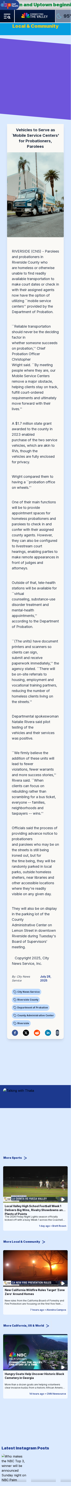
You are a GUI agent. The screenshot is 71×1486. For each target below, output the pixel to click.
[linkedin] (48, 1033)
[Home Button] (35, 16)
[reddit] (37, 1033)
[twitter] (26, 1033)
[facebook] (15, 1033)
